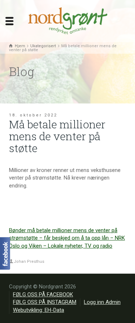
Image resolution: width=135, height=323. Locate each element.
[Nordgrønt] (67, 20)
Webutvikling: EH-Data (38, 310)
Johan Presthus (29, 261)
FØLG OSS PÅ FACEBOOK (43, 294)
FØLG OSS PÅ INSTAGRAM (44, 302)
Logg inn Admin (102, 302)
